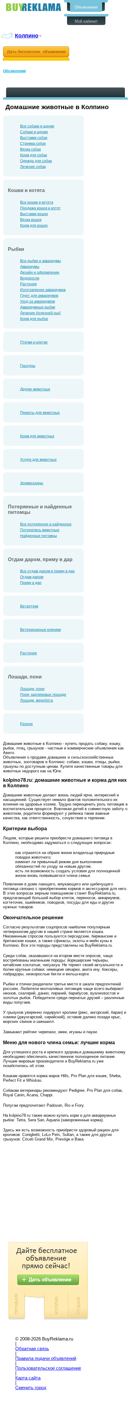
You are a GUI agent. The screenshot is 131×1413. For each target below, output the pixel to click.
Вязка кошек (30, 220)
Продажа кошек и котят (40, 208)
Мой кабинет (86, 21)
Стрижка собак (33, 143)
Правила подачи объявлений (45, 1358)
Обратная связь (32, 1348)
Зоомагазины (31, 483)
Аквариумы (29, 267)
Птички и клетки (34, 342)
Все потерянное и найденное (46, 524)
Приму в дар (30, 583)
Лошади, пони (32, 689)
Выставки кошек (34, 214)
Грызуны (27, 366)
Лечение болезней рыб (40, 313)
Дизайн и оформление (39, 272)
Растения (28, 284)
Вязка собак (30, 149)
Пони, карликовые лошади (43, 694)
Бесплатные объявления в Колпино (33, 7)
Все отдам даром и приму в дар (47, 571)
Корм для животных (37, 436)
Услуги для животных (38, 459)
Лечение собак (33, 167)
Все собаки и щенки (37, 126)
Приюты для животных (40, 413)
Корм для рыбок (34, 319)
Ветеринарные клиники (40, 630)
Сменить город (30, 1387)
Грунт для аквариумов (39, 296)
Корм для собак (33, 155)
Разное (26, 724)
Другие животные (35, 389)
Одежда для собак (36, 161)
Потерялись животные (39, 530)
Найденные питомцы (38, 536)
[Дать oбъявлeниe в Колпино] (36, 53)
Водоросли (29, 278)
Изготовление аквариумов (43, 290)
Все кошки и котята (36, 202)
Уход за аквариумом (37, 301)
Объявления (86, 7)
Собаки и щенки (34, 132)
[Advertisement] (54, 1193)
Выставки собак (33, 138)
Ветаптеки (29, 606)
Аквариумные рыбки (37, 307)
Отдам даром (31, 577)
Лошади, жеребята (36, 700)
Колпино (26, 35)
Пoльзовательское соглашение (48, 1368)
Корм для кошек (34, 225)
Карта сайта (28, 1378)
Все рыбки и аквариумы (40, 261)
